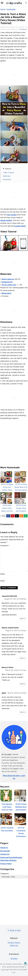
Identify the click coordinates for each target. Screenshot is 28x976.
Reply (23, 619)
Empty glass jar (8, 279)
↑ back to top (14, 930)
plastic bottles (6, 220)
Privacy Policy (6, 864)
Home (2, 9)
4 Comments (23, 29)
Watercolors (6, 293)
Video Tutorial (8, 173)
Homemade (11, 9)
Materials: (7, 176)
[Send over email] (26, 515)
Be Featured (5, 851)
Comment (4, 546)
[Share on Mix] (21, 515)
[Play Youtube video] (14, 243)
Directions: (7, 179)
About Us (4, 848)
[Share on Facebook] (8, 515)
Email (2, 581)
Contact (14, 958)
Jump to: (8, 169)
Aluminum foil (7, 282)
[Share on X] (17, 515)
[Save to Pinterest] (13, 515)
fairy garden (12, 215)
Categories (4, 873)
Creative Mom (19, 226)
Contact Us (4, 854)
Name (2, 574)
